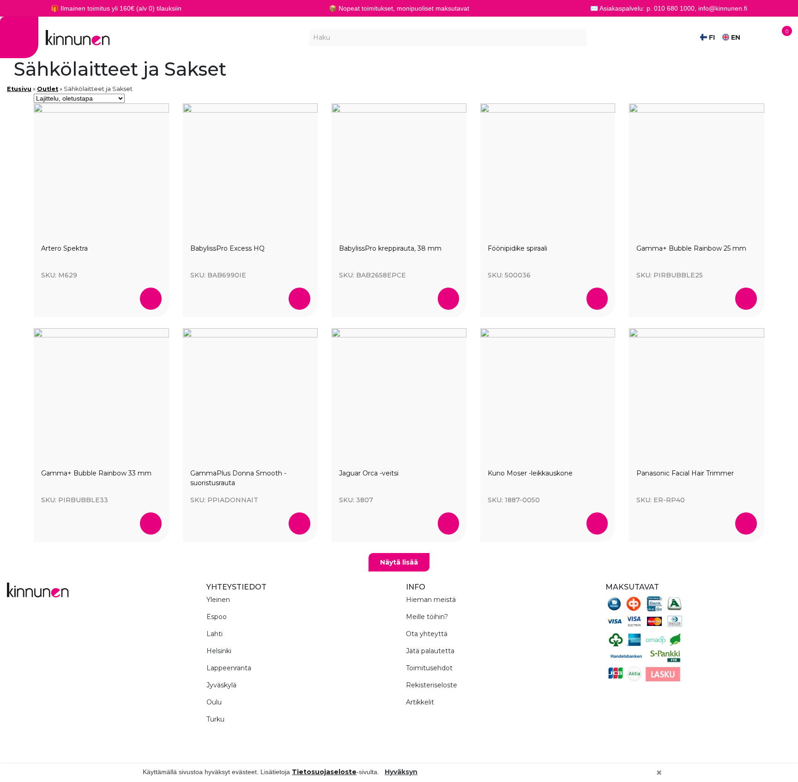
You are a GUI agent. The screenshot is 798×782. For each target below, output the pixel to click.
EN (734, 37)
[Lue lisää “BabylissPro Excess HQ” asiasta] (299, 299)
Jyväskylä (221, 685)
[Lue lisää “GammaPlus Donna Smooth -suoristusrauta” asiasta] (299, 523)
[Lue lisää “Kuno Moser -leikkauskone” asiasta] (597, 523)
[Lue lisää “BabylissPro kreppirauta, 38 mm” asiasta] (448, 299)
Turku (215, 719)
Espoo (216, 617)
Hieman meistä (431, 600)
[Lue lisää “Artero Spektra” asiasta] (151, 299)
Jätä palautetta (430, 651)
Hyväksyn (401, 772)
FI (711, 37)
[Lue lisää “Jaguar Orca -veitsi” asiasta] (448, 523)
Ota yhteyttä (426, 634)
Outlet (47, 88)
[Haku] (579, 37)
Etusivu (19, 88)
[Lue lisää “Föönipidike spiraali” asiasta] (597, 299)
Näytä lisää (399, 562)
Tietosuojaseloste (324, 772)
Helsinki (218, 651)
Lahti (214, 634)
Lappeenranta (228, 668)
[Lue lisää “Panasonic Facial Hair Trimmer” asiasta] (746, 523)
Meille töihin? (427, 617)
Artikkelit (420, 702)
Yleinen (218, 600)
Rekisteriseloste (431, 685)
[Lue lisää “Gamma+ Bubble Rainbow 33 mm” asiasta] (151, 523)
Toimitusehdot (429, 668)
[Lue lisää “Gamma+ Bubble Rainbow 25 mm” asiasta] (746, 299)
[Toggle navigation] (19, 37)
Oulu (214, 702)
